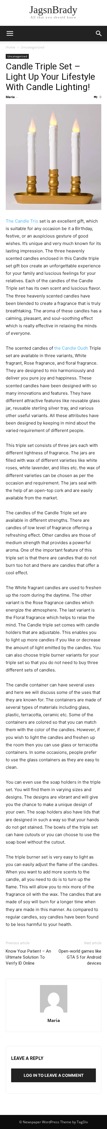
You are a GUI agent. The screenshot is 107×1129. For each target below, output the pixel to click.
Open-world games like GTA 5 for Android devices (79, 957)
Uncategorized (32, 47)
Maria (10, 97)
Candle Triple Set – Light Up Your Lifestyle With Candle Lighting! (50, 76)
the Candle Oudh (71, 348)
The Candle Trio (22, 221)
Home (10, 47)
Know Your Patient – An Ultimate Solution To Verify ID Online (28, 957)
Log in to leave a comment (54, 1075)
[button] (10, 33)
